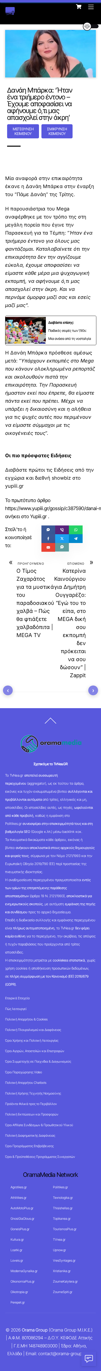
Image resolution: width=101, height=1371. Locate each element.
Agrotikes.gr (19, 1187)
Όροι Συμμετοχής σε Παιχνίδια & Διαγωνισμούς (38, 1061)
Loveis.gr (17, 1260)
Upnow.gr (59, 1250)
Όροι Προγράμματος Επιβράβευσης (29, 1146)
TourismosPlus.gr (64, 1229)
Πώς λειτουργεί (15, 1009)
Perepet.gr (18, 1302)
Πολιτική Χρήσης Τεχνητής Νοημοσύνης (33, 1093)
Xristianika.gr (62, 1271)
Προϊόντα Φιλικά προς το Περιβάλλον (31, 1104)
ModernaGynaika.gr (24, 1271)
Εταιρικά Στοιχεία (17, 998)
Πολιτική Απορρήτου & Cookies (26, 1019)
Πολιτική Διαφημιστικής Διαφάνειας (30, 1135)
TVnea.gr (59, 1239)
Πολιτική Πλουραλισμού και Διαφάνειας (33, 1030)
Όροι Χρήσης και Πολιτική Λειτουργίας (31, 1040)
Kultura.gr (17, 1239)
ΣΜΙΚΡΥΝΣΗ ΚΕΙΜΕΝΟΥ (57, 131)
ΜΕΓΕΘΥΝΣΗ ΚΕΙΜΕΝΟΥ (23, 131)
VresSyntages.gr (64, 1260)
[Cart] (79, 6)
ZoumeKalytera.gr (65, 1281)
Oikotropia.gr (19, 1292)
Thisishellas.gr (63, 1208)
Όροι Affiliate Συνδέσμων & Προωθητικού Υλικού (39, 1125)
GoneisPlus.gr (20, 1229)
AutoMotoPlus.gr (22, 1208)
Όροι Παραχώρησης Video (23, 1072)
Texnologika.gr (63, 1198)
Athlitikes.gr (18, 1198)
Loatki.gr (16, 1250)
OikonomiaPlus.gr (23, 1281)
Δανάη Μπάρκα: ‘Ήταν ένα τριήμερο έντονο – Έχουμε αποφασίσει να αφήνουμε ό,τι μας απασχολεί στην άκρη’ (39, 104)
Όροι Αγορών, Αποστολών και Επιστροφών (34, 1051)
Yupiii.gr (38, 516)
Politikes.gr (60, 1187)
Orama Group (35, 1330)
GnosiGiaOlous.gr (22, 1218)
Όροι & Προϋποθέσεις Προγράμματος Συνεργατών (40, 1157)
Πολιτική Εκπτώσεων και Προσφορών (31, 1114)
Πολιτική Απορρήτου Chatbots (25, 1083)
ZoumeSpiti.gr (62, 1292)
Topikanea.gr (62, 1218)
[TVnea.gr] (10, 12)
